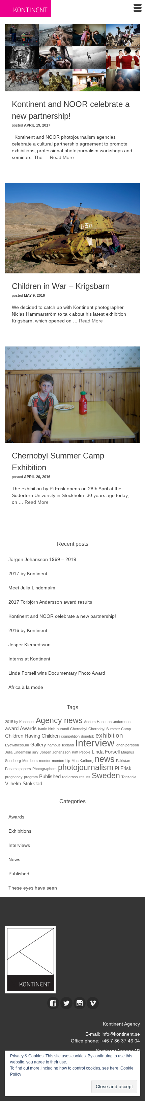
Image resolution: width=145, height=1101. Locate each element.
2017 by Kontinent (27, 573)
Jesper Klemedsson (29, 644)
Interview (94, 742)
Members (30, 761)
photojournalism (85, 767)
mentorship (61, 761)
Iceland (68, 745)
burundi (63, 729)
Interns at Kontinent (29, 658)
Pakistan (123, 761)
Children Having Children (32, 736)
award (12, 728)
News (14, 859)
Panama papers (18, 769)
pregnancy (14, 777)
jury (35, 752)
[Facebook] (53, 1003)
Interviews (19, 845)
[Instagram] (80, 1003)
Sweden (106, 775)
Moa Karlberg (82, 761)
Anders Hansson (98, 722)
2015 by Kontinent (19, 722)
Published (50, 776)
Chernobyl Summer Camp (109, 729)
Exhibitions (19, 831)
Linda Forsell (106, 752)
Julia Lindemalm (18, 752)
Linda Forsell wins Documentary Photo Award (56, 673)
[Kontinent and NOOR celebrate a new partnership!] (72, 57)
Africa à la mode (25, 687)
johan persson (127, 745)
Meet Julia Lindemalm (31, 587)
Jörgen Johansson (55, 752)
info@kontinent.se (121, 1034)
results (84, 777)
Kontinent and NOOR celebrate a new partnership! (62, 616)
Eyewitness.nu (17, 745)
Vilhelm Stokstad (23, 783)
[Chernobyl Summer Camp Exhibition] (72, 394)
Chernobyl (78, 729)
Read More (62, 157)
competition (70, 736)
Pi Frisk (123, 768)
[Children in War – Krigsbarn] (72, 227)
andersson (121, 722)
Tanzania (128, 777)
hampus (54, 745)
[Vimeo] (93, 1003)
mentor (45, 761)
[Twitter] (66, 1003)
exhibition (109, 735)
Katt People (81, 752)
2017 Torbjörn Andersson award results (50, 602)
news (105, 759)
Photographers (44, 769)
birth (51, 729)
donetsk (87, 736)
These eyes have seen (32, 888)
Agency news (59, 720)
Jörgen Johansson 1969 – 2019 (42, 559)
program (31, 777)
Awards (28, 728)
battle (42, 729)
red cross (70, 777)
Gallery (38, 744)
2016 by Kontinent (27, 630)
